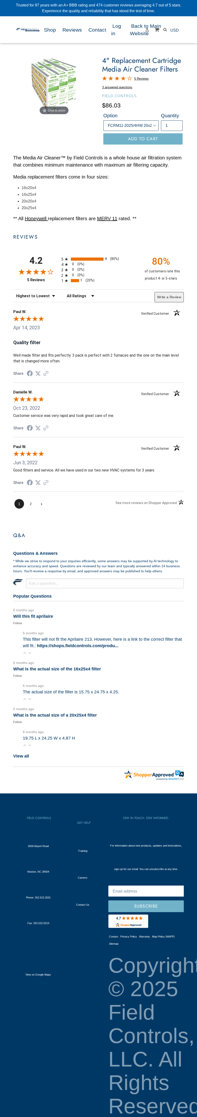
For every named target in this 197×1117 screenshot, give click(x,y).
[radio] (98, 259)
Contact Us (82, 904)
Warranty (144, 936)
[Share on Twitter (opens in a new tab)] (38, 373)
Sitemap (113, 943)
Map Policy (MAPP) (163, 936)
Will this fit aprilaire (33, 616)
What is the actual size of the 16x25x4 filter (57, 669)
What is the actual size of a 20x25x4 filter (55, 715)
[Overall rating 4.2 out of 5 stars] (117, 79)
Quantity (170, 115)
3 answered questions (117, 87)
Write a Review (169, 297)
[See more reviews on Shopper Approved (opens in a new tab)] (46, 373)
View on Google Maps (38, 974)
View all (21, 756)
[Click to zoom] (54, 86)
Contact (113, 936)
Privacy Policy (128, 936)
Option (110, 115)
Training (82, 850)
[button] (25, 652)
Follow (17, 623)
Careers (82, 877)
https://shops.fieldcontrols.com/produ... (77, 645)
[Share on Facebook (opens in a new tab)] (30, 374)
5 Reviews (141, 78)
